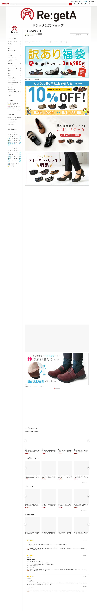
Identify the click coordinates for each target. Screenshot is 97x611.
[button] (92, 4)
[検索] (70, 7)
